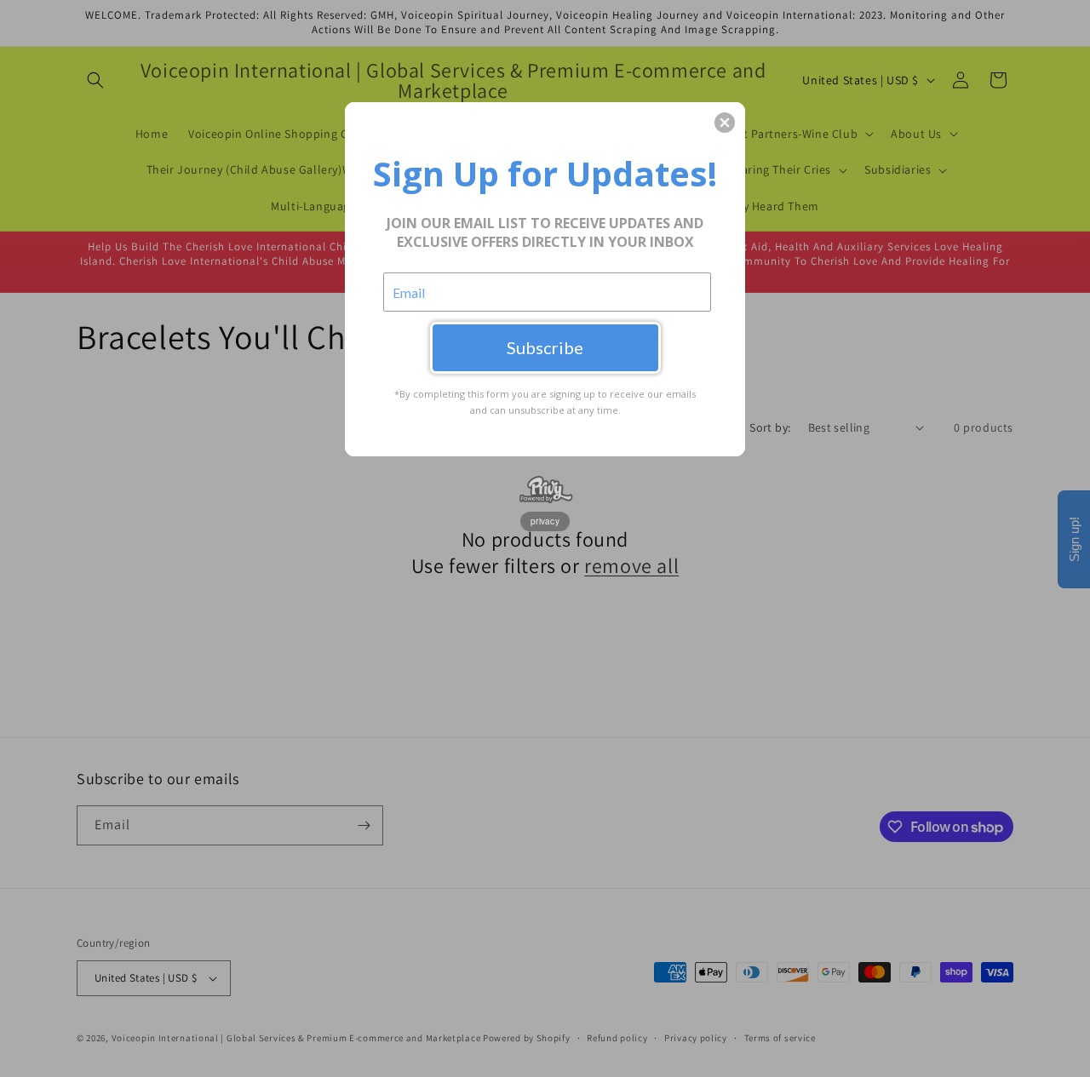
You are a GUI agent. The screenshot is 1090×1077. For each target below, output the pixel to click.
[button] (724, 122)
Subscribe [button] (545, 347)
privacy (545, 521)
